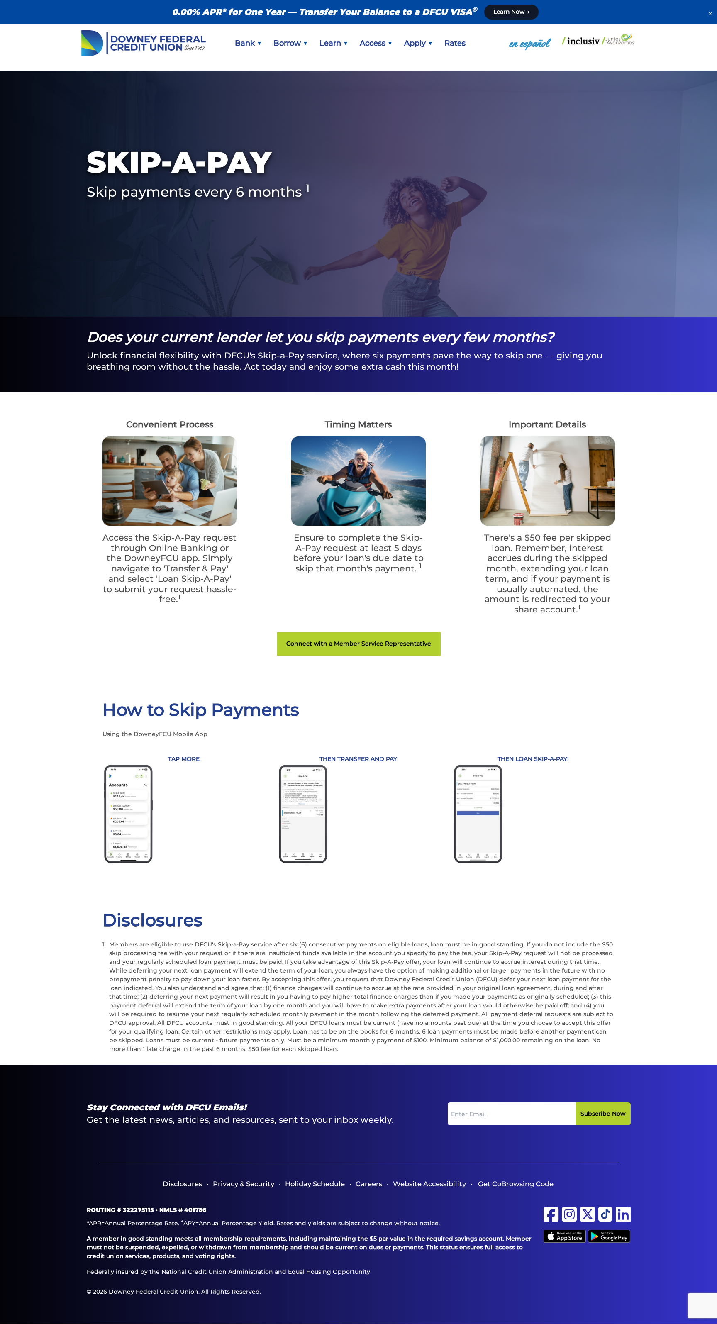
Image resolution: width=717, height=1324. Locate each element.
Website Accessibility (429, 1184)
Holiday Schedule (315, 1184)
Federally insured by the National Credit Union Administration (180, 1271)
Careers (369, 1184)
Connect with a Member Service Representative (358, 643)
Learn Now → (511, 11)
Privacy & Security (243, 1184)
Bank (246, 43)
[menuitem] (248, 43)
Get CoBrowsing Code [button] (516, 1184)
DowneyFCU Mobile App (170, 734)
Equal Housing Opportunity (329, 1271)
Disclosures (182, 1184)
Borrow (288, 43)
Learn (331, 43)
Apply (416, 43)
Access (374, 43)
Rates (455, 43)
